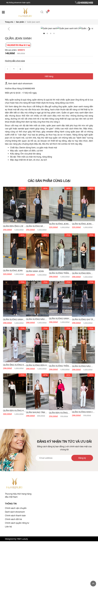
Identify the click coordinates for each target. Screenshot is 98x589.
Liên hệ (8, 526)
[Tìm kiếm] (42, 12)
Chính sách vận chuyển (16, 508)
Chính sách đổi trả (13, 519)
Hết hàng (49, 76)
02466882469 (85, 2)
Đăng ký (82, 458)
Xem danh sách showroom (20, 83)
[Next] (89, 29)
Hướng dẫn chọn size (15, 61)
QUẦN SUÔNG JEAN (13, 270)
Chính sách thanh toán (15, 515)
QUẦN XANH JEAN (35, 271)
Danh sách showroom (15, 512)
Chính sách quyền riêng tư (17, 523)
